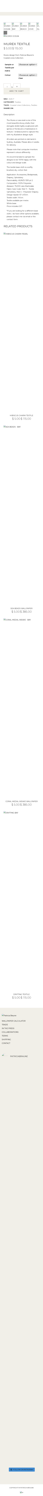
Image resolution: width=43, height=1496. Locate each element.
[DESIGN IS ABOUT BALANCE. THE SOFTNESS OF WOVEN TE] (21, 1181)
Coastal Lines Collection (20, 105)
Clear (20, 78)
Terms (5, 1036)
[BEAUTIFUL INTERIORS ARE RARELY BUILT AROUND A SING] (21, 1438)
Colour (8, 75)
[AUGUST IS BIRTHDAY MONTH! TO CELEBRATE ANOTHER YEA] (21, 1136)
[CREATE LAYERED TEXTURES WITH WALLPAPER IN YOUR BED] (21, 1257)
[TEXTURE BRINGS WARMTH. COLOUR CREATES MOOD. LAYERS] (21, 1334)
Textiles (18, 102)
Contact (6, 1043)
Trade (5, 1025)
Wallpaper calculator (14, 1021)
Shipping (6, 1039)
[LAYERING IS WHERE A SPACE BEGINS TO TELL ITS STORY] (21, 1384)
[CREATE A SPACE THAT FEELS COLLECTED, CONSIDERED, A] (21, 1290)
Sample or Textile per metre (9, 67)
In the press (8, 1028)
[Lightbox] (21, 32)
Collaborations (10, 1032)
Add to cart (17, 91)
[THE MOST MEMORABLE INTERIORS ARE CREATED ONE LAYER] (21, 1223)
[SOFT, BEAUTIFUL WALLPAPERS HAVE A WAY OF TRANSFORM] (21, 1086)
